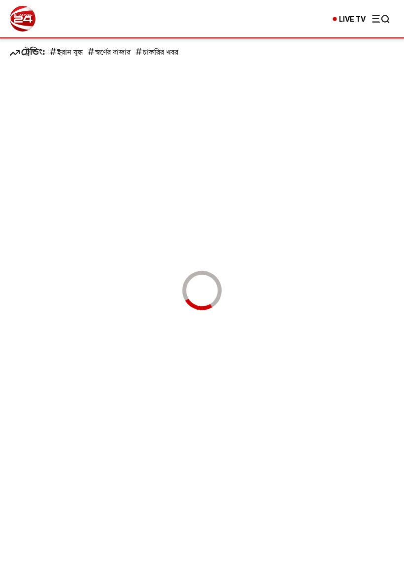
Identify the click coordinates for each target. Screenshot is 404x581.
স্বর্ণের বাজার (113, 53)
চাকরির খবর (160, 53)
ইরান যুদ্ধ (70, 53)
